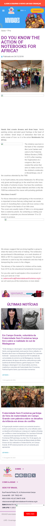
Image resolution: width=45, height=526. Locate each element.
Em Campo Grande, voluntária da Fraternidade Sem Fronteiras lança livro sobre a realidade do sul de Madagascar (20, 339)
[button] (3, 10)
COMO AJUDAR (8, 482)
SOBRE (18, 469)
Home (3, 30)
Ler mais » (5, 375)
